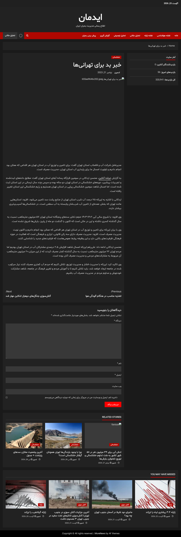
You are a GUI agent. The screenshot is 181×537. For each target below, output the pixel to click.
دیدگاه (117, 320)
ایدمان (90, 17)
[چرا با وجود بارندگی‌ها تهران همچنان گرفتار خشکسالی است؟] (63, 435)
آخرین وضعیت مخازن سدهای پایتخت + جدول (27, 454)
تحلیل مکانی (135, 35)
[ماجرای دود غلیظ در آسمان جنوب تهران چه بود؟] (112, 494)
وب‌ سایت (116, 386)
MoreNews (100, 533)
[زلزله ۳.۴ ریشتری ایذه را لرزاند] (155, 494)
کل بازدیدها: (169, 79)
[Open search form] (27, 36)
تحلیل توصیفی (120, 35)
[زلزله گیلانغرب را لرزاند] (26, 494)
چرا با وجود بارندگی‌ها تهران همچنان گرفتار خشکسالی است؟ (64, 454)
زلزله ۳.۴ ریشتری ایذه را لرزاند (160, 512)
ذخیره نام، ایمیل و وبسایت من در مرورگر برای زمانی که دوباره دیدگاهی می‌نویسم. (81, 397)
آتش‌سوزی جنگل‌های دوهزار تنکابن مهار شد (28, 294)
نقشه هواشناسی (163, 35)
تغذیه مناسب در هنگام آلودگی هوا (103, 294)
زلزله (170, 505)
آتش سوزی (125, 505)
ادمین (117, 72)
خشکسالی (116, 57)
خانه (176, 35)
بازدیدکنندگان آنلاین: (165, 64)
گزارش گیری (105, 35)
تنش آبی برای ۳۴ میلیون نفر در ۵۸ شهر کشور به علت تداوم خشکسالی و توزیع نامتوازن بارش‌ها (103, 456)
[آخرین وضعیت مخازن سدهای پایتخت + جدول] (24, 435)
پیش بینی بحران (89, 35)
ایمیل (118, 375)
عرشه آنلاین (105, 178)
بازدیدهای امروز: (167, 72)
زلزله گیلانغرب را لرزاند (35, 512)
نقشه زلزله (148, 35)
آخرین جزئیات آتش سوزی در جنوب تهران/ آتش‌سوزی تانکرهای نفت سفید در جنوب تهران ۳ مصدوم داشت (69, 516)
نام (119, 363)
